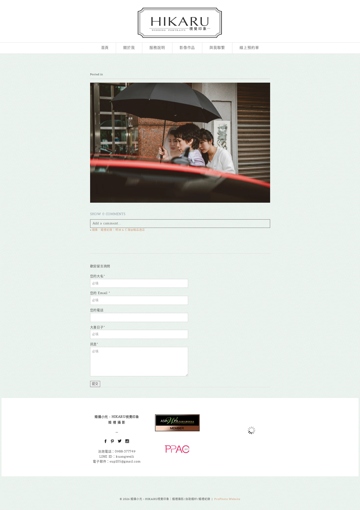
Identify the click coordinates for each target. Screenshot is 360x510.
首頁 (105, 48)
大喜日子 (97, 327)
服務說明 (157, 48)
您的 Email (99, 293)
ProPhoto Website (227, 499)
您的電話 (97, 310)
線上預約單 (249, 48)
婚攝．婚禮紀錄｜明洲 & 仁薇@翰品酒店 (118, 229)
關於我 (129, 48)
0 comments (108, 214)
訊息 (93, 344)
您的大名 (97, 276)
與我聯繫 (217, 48)
